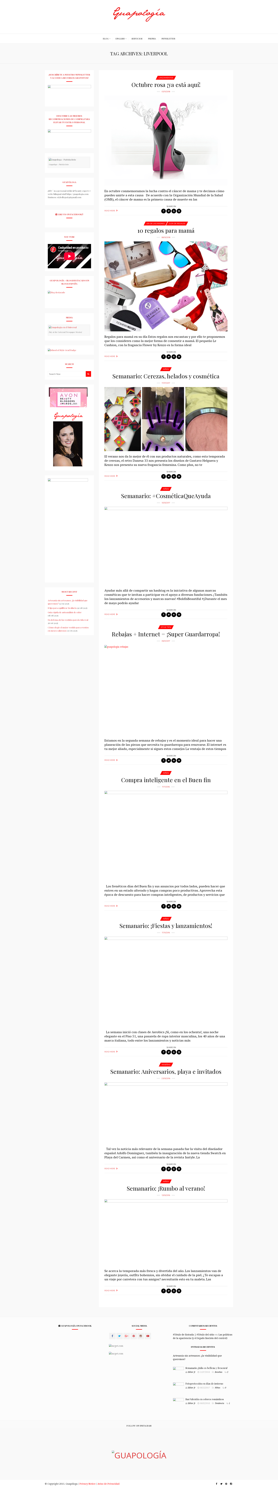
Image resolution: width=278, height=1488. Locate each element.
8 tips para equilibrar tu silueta (62, 608)
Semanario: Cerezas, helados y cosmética (165, 376)
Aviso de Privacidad (108, 1484)
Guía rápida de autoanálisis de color (65, 612)
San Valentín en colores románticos (204, 1399)
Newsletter (168, 38)
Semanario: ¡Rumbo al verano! (166, 1188)
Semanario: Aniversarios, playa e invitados (165, 1071)
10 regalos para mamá (166, 230)
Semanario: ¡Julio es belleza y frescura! (206, 1368)
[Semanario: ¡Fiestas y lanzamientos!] (165, 982)
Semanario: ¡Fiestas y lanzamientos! (166, 925)
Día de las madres (156, 223)
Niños (166, 369)
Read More (109, 211)
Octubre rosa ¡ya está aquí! (165, 84)
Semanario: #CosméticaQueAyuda (166, 496)
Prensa (152, 38)
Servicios (137, 38)
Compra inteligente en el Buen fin (166, 780)
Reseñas (166, 1064)
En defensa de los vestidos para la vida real (68, 619)
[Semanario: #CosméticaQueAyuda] (165, 546)
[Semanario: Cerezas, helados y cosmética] (165, 419)
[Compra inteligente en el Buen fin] (165, 836)
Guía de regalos (177, 223)
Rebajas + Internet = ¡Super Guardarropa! (166, 634)
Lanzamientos (166, 78)
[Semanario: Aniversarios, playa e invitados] (165, 1113)
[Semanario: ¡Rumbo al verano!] (165, 1232)
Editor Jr (191, 1372)
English (120, 38)
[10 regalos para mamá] (165, 286)
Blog (106, 38)
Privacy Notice (87, 1484)
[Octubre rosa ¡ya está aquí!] (165, 141)
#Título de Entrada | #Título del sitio (193, 1334)
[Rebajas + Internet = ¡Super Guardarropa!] (165, 690)
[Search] (88, 374)
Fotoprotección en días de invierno (204, 1383)
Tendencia (219, 1403)
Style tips (166, 627)
